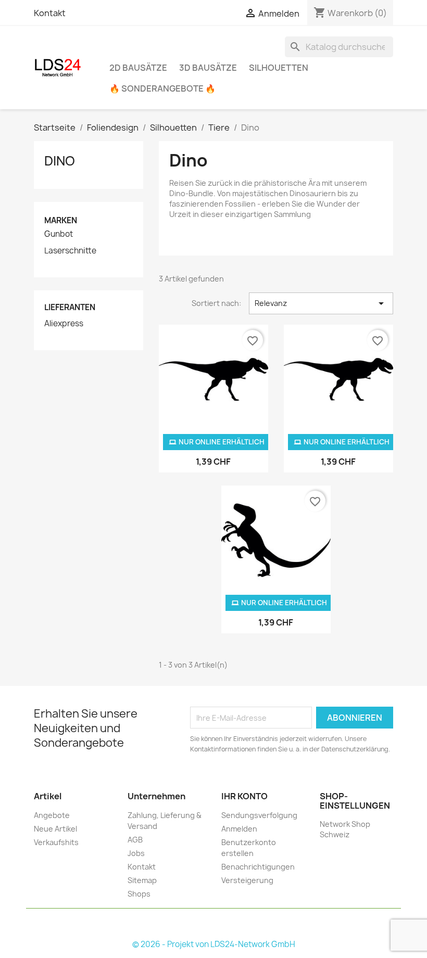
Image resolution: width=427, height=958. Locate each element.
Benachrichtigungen (258, 867)
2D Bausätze (138, 67)
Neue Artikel (55, 829)
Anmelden (239, 829)
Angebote (52, 815)
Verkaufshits (56, 842)
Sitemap (142, 880)
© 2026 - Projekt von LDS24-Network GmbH (213, 944)
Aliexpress (63, 323)
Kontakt (50, 13)
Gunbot (58, 234)
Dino (59, 161)
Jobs (136, 853)
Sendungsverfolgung (259, 815)
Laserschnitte (70, 251)
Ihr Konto (244, 796)
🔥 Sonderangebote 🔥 (162, 88)
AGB (135, 840)
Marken (60, 220)
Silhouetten (278, 67)
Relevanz (321, 303)
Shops (139, 894)
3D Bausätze (208, 67)
